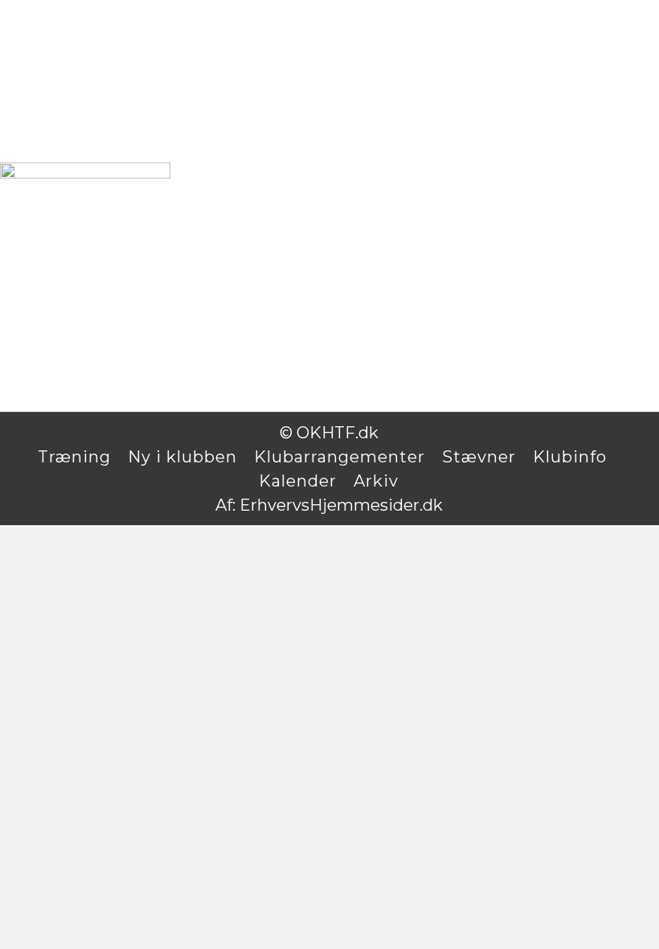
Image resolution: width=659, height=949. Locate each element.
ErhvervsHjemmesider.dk (341, 505)
